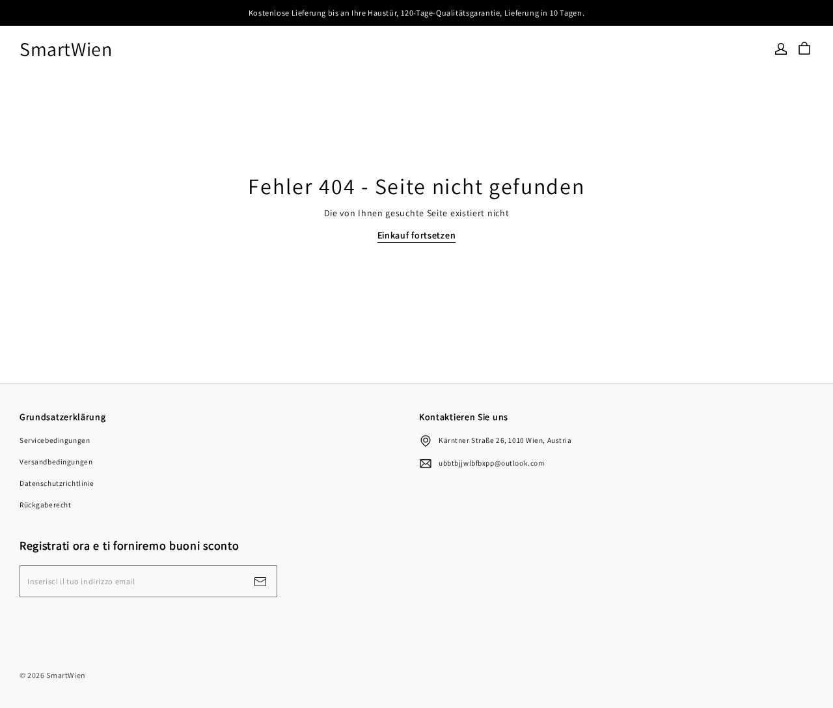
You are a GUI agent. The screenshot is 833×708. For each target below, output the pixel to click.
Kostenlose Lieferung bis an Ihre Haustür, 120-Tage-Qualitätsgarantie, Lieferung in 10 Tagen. (416, 12)
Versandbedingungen (56, 461)
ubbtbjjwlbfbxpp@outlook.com (491, 463)
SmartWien (66, 49)
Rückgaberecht (45, 504)
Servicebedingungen (55, 440)
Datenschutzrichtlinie (57, 483)
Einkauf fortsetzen (416, 235)
